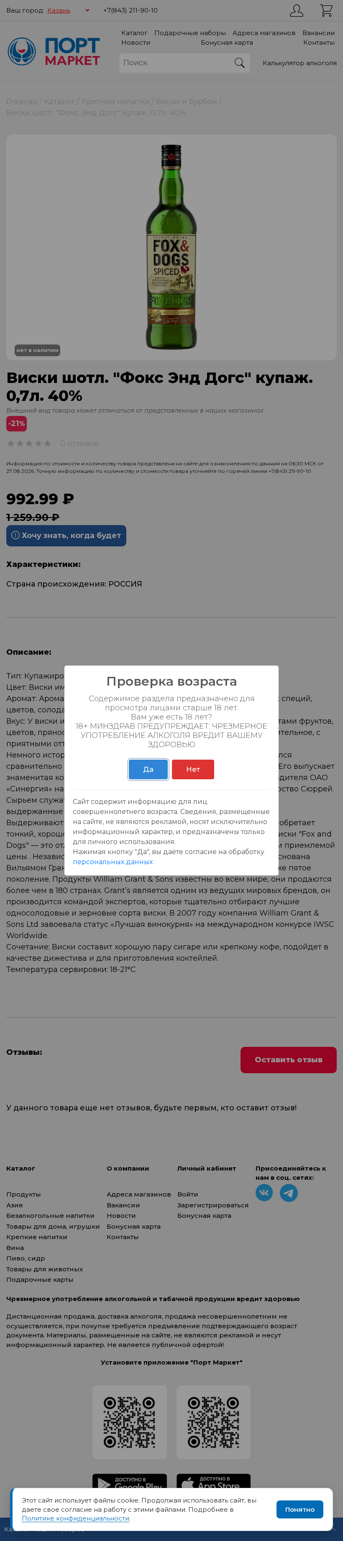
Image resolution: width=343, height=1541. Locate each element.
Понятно (300, 1509)
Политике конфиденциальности (75, 1518)
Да (148, 769)
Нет (193, 769)
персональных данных (113, 862)
